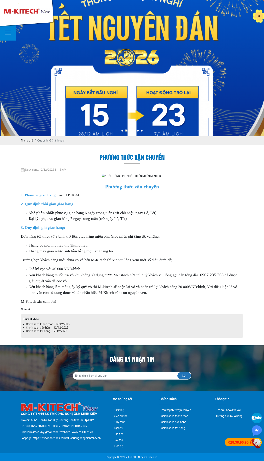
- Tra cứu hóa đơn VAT (228, 410)
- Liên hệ (118, 445)
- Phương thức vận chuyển (175, 410)
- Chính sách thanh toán (173, 416)
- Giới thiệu (119, 410)
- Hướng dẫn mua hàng (229, 416)
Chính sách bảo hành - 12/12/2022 (47, 327)
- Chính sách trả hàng (172, 428)
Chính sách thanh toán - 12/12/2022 (48, 324)
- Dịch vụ (118, 428)
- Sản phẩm (120, 416)
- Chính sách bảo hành (172, 422)
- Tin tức (118, 434)
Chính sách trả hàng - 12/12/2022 (46, 331)
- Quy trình (119, 422)
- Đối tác (118, 440)
